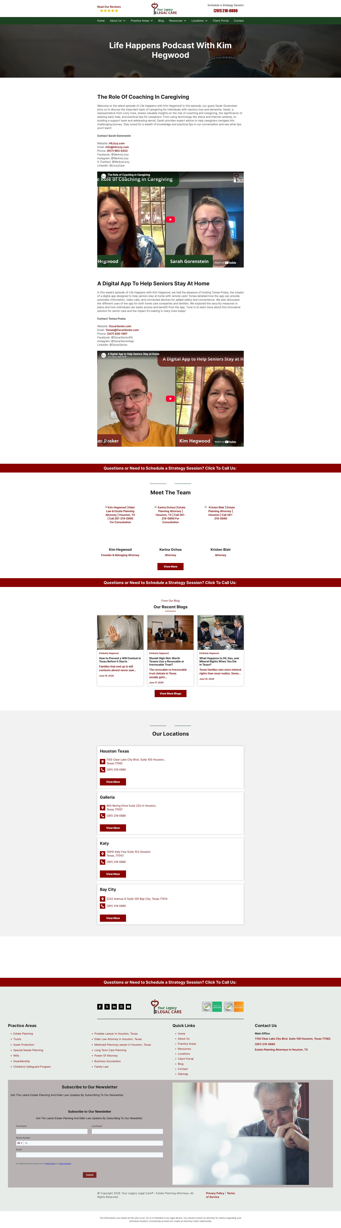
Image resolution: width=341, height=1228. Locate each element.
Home (101, 20)
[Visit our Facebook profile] (100, 1007)
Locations (198, 20)
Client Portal (221, 20)
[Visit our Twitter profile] (107, 1007)
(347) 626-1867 (117, 333)
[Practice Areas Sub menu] (151, 20)
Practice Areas (140, 20)
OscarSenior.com (120, 326)
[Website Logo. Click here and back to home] (166, 1007)
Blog (161, 20)
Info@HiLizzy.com (117, 147)
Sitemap (183, 1074)
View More (170, 566)
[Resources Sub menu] (185, 20)
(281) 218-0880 (226, 10)
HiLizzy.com (117, 143)
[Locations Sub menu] (206, 20)
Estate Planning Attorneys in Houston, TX (281, 1049)
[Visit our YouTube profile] (128, 1007)
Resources (175, 20)
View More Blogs (170, 693)
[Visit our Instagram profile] (121, 1007)
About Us (116, 20)
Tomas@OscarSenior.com (122, 330)
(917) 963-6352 (117, 150)
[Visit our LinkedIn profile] (114, 1007)
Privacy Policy (215, 1193)
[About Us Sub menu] (124, 20)
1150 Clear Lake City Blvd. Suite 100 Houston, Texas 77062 (292, 1038)
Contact (239, 20)
